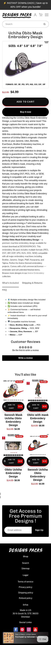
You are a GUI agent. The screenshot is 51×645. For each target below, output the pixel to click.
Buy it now (25, 112)
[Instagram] (29, 629)
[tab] (12, 283)
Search (25, 563)
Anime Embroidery (35, 273)
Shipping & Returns (32, 283)
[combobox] (21, 24)
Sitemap (25, 568)
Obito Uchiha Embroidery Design (13, 473)
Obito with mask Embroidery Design (37, 418)
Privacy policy (25, 587)
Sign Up (39, 530)
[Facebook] (16, 629)
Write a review (25, 358)
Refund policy (25, 598)
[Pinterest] (22, 629)
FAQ (4, 290)
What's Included (10, 283)
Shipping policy (25, 592)
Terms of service (25, 581)
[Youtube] (35, 629)
